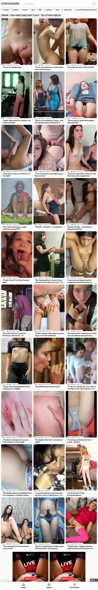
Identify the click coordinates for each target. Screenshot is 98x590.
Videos (49, 588)
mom (58, 10)
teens (25, 10)
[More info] (30, 62)
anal (33, 10)
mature (49, 10)
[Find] (94, 3)
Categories (74, 588)
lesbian (16, 10)
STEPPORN (10, 3)
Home (23, 588)
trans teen (68, 10)
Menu (93, 580)
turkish (6, 10)
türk (40, 10)
